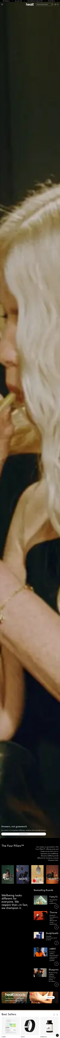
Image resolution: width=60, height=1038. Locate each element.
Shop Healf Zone (24, 834)
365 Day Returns (37, 1)
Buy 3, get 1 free (4, 1)
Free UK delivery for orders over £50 (20, 1)
